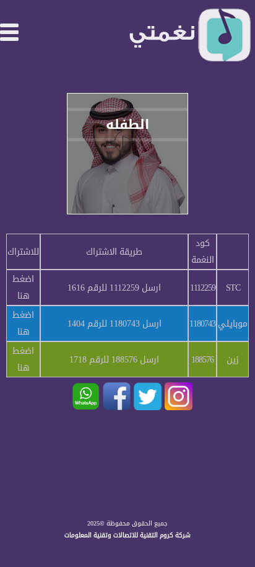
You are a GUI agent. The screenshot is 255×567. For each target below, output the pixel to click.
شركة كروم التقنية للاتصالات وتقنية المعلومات (127, 535)
